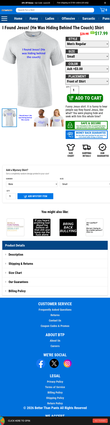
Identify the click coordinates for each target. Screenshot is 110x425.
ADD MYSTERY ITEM (37, 196)
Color (73, 64)
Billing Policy (17, 291)
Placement (77, 76)
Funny (34, 19)
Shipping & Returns (21, 263)
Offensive (68, 19)
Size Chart (15, 273)
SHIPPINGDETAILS (86, 154)
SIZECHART (70, 154)
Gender (9, 179)
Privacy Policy (55, 381)
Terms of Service (55, 387)
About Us (55, 340)
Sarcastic (88, 19)
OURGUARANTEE (102, 154)
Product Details (15, 245)
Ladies (49, 19)
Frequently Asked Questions (55, 309)
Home (18, 19)
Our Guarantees (18, 282)
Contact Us (55, 320)
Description (16, 254)
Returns (55, 315)
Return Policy (55, 403)
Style (72, 39)
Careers (55, 346)
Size (71, 51)
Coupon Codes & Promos (55, 326)
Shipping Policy (55, 398)
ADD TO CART (88, 98)
